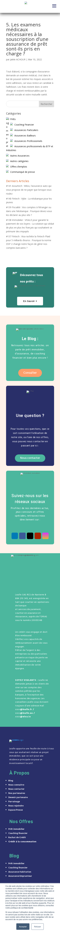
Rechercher (46, 104)
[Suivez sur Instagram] (45, 536)
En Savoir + (30, 301)
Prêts (13, 119)
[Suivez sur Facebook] (22, 536)
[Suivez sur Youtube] (38, 536)
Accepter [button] (23, 926)
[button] (54, 6)
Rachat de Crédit (17, 837)
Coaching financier (18, 833)
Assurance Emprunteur (20, 876)
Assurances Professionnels (28, 141)
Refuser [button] (37, 926)
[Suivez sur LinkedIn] (15, 536)
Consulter (30, 372)
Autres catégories (19, 161)
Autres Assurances (19, 155)
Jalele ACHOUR (17, 59)
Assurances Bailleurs (25, 135)
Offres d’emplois (18, 166)
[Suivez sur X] (30, 536)
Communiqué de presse (22, 171)
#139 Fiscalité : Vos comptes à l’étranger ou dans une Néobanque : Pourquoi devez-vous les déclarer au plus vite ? (29, 211)
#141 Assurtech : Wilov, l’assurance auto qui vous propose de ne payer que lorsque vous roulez (29, 189)
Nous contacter (30, 458)
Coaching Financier (24, 124)
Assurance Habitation (19, 872)
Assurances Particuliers (26, 130)
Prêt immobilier (16, 829)
